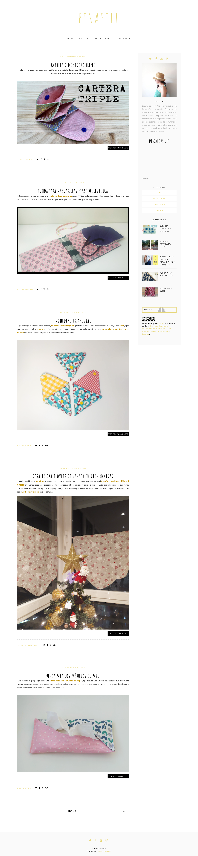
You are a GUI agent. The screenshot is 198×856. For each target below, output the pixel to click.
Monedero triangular (73, 321)
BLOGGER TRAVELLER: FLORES (165, 244)
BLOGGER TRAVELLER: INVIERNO (165, 228)
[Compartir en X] (38, 159)
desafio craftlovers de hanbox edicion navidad (73, 476)
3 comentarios (25, 289)
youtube (159, 210)
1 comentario (24, 446)
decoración (159, 204)
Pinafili (160, 323)
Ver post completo (118, 148)
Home (70, 39)
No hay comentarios (28, 645)
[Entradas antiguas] (124, 811)
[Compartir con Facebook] (41, 159)
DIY (159, 193)
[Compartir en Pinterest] (44, 159)
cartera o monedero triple (73, 65)
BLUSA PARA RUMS (166, 289)
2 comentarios (25, 160)
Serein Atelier (104, 851)
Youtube (84, 39)
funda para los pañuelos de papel (73, 676)
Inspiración (102, 39)
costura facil (159, 198)
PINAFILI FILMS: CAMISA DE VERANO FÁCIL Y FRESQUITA (167, 261)
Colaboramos (123, 39)
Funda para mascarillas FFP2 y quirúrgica (73, 191)
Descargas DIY (159, 141)
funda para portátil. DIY (166, 274)
